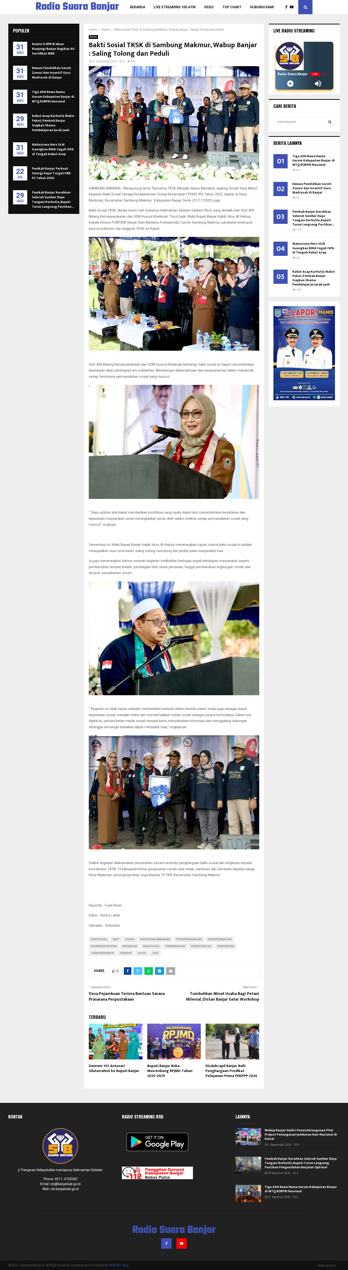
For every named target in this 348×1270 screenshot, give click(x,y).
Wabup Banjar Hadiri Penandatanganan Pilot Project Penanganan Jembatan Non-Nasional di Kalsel (301, 1134)
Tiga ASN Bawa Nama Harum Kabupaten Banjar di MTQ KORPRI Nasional (53, 96)
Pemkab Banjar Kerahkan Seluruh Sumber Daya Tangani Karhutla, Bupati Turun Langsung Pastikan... (53, 199)
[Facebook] (287, 7)
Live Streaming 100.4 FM (175, 7)
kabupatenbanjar (220, 939)
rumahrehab (225, 946)
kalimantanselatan (104, 946)
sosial (142, 953)
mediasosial (151, 946)
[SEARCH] (330, 122)
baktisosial (99, 939)
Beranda (137, 7)
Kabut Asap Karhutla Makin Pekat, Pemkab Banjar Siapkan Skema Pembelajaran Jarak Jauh (53, 123)
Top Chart (231, 7)
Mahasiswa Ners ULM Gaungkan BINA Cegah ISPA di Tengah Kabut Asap (53, 149)
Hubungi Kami (262, 7)
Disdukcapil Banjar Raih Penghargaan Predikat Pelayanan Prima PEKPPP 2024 (231, 1071)
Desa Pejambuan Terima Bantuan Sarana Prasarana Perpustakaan (127, 996)
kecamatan (130, 946)
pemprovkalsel (201, 946)
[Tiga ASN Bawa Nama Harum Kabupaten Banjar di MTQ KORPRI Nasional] (248, 1193)
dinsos (129, 939)
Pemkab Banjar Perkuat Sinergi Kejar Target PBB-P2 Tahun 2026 (51, 173)
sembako (126, 953)
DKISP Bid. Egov (118, 1265)
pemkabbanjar (175, 946)
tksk (155, 953)
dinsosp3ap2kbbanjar (155, 939)
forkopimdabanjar (189, 939)
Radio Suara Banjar (77, 7)
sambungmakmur (102, 953)
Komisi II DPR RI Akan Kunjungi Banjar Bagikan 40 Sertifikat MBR (53, 48)
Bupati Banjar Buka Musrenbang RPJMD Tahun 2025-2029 (169, 1071)
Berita (93, 37)
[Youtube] (293, 7)
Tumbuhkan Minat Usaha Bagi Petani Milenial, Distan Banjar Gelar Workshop (222, 996)
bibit (116, 939)
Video (209, 7)
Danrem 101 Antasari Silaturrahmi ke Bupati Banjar (114, 1068)
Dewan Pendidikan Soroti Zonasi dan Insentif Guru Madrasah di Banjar (51, 72)
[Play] (290, 83)
